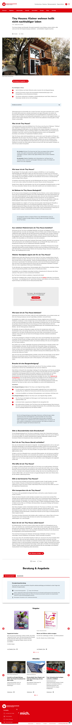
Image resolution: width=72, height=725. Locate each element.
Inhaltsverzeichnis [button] (17, 105)
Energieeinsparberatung (19, 583)
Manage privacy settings (35, 299)
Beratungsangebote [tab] (9, 575)
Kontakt (45, 723)
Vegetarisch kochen (12, 633)
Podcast (44, 277)
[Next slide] (69, 628)
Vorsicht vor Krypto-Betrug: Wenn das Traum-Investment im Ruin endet (16, 679)
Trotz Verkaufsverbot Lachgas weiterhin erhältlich (55, 678)
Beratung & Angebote (19, 81)
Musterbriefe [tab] (20, 575)
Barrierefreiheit (52, 723)
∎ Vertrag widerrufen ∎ (63, 723)
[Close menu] (17, 709)
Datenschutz (30, 723)
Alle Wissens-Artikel (35, 553)
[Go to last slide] (3, 628)
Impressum (38, 723)
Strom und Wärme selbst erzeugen (46, 633)
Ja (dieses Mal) (35, 297)
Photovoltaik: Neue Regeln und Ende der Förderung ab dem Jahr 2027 (35, 679)
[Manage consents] (70, 723)
